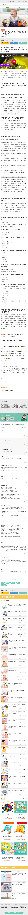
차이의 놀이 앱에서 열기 (14, 913)
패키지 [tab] (2, 7)
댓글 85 (2, 36)
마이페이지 (25, 1)
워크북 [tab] (14, 7)
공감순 (22, 427)
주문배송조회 (19, 1)
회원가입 (13, 1)
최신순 (25, 427)
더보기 (24, 798)
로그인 (9, 1)
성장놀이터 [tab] (8, 7)
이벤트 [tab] (19, 7)
